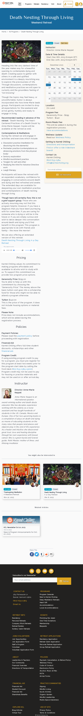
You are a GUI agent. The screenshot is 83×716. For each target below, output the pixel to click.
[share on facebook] (32, 554)
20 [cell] (65, 88)
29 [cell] (65, 72)
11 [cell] (54, 82)
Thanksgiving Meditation (13, 492)
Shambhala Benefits (19, 694)
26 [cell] (49, 72)
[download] (34, 250)
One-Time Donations (48, 621)
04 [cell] (54, 77)
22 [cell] (75, 88)
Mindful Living (45, 689)
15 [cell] (75, 82)
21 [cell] (70, 88)
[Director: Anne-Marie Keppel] (76, 484)
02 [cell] (80, 72)
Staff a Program (18, 644)
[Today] (74, 65)
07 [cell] (70, 77)
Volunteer (16, 647)
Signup (66, 581)
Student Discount (19, 689)
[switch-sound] (22, 250)
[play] (4, 250)
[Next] (79, 65)
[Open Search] (76, 4)
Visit (52, 4)
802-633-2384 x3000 (22, 369)
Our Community (18, 663)
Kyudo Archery (45, 692)
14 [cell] (70, 82)
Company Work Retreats (21, 623)
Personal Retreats (19, 621)
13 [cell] (65, 82)
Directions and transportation (61, 144)
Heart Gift (43, 602)
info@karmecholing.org (57, 163)
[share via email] (51, 554)
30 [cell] (70, 72)
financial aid (7, 351)
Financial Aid (17, 686)
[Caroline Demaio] (36, 484)
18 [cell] (54, 88)
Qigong (43, 686)
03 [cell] (49, 77)
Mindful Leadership (47, 697)
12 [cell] (60, 82)
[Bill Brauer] (33, 484)
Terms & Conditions (47, 713)
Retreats (36, 4)
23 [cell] (80, 88)
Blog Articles (17, 710)
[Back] (70, 65)
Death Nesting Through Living (32, 32)
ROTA (42, 673)
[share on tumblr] (41, 554)
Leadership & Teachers (21, 660)
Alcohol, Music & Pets (48, 671)
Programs (28, 4)
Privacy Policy (45, 710)
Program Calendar (47, 594)
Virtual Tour (16, 713)
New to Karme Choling (48, 597)
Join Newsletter (65, 175)
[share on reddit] (46, 554)
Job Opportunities (19, 639)
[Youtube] (44, 571)
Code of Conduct (46, 665)
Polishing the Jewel (47, 618)
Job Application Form (20, 642)
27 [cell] (54, 72)
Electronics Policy (47, 668)
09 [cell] (80, 77)
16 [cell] (80, 82)
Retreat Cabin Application (50, 642)
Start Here (19, 4)
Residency (45, 4)
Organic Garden (46, 694)
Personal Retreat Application (51, 644)
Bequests (43, 626)
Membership (44, 623)
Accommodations (47, 605)
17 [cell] (49, 88)
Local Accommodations (49, 608)
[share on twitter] (37, 554)
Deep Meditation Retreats (50, 600)
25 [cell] (54, 93)
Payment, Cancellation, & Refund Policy (55, 660)
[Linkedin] (51, 571)
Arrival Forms (45, 676)
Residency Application (48, 639)
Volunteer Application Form (23, 650)
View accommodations (57, 130)
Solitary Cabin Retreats (21, 629)
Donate (70, 4)
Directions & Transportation (23, 668)
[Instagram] (38, 571)
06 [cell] (64, 77)
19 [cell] (60, 88)
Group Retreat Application (50, 647)
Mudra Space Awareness (49, 700)
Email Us (17, 604)
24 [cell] (49, 93)
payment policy (24, 336)
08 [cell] (74, 77)
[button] (80, 4)
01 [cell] (75, 72)
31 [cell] (49, 98)
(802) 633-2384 (54, 160)
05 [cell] (59, 77)
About (59, 4)
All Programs (14, 32)
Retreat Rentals (18, 626)
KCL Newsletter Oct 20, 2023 (14, 527)
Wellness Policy (63, 137)
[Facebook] (31, 571)
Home (4, 32)
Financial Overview (19, 665)
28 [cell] (60, 72)
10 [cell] (49, 82)
